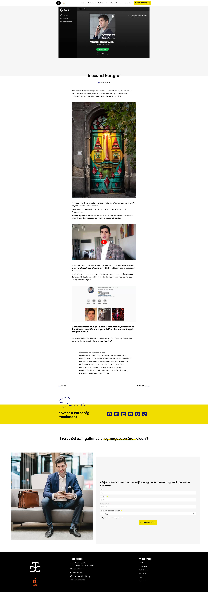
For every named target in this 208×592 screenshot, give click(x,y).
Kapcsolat (142, 581)
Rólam (141, 562)
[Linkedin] (123, 414)
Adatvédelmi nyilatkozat (77, 580)
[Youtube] (130, 414)
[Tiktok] (144, 414)
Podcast (115, 277)
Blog (140, 577)
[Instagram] (116, 414)
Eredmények (143, 566)
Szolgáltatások (143, 570)
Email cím (103, 497)
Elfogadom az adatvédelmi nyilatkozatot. (112, 518)
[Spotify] (137, 414)
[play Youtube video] (104, 242)
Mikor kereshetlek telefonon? (110, 511)
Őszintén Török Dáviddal (92, 352)
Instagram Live (91, 277)
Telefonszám (104, 504)
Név (101, 490)
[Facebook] (109, 414)
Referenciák (142, 573)
